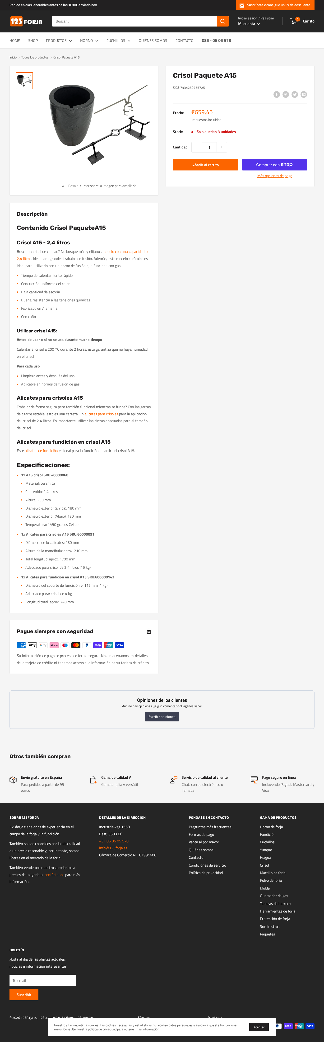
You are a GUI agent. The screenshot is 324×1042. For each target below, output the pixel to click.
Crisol (264, 865)
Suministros (269, 926)
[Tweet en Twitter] (295, 94)
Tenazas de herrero (275, 903)
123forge (67, 1017)
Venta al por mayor (204, 842)
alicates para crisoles (101, 414)
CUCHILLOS (115, 40)
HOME (14, 40)
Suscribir (24, 994)
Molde (265, 888)
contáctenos (54, 874)
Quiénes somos (201, 850)
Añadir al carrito (205, 164)
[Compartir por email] (304, 94)
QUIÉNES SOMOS (153, 40)
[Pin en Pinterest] (285, 94)
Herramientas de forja (277, 911)
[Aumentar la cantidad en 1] (222, 147)
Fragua (265, 857)
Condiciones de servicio (207, 865)
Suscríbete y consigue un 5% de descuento (278, 5)
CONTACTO (185, 40)
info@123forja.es (113, 848)
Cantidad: (181, 147)
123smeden (84, 1017)
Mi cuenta (247, 24)
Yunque (266, 850)
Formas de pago (201, 834)
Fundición (268, 834)
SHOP (33, 40)
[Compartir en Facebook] (276, 94)
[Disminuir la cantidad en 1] (197, 147)
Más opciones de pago (274, 175)
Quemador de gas (274, 896)
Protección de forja (275, 918)
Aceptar (259, 1026)
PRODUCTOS (56, 40)
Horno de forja (271, 827)
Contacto (196, 857)
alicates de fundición (41, 450)
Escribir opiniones (162, 716)
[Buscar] (223, 21)
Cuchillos (267, 842)
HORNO (86, 40)
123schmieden (49, 1017)
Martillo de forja (273, 873)
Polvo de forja (271, 880)
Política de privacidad (206, 873)
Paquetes (267, 934)
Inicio (13, 57)
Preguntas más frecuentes (210, 827)
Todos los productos (35, 57)
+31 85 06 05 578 (114, 841)
